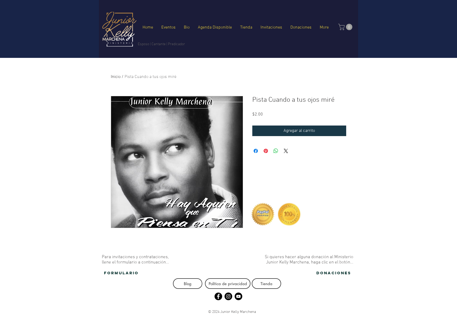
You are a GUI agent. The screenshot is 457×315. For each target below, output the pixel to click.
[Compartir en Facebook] (256, 151)
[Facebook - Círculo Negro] (218, 296)
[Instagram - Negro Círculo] (228, 296)
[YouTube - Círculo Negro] (238, 296)
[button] (346, 27)
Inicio (116, 77)
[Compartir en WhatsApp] (276, 151)
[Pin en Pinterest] (266, 151)
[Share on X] (286, 151)
